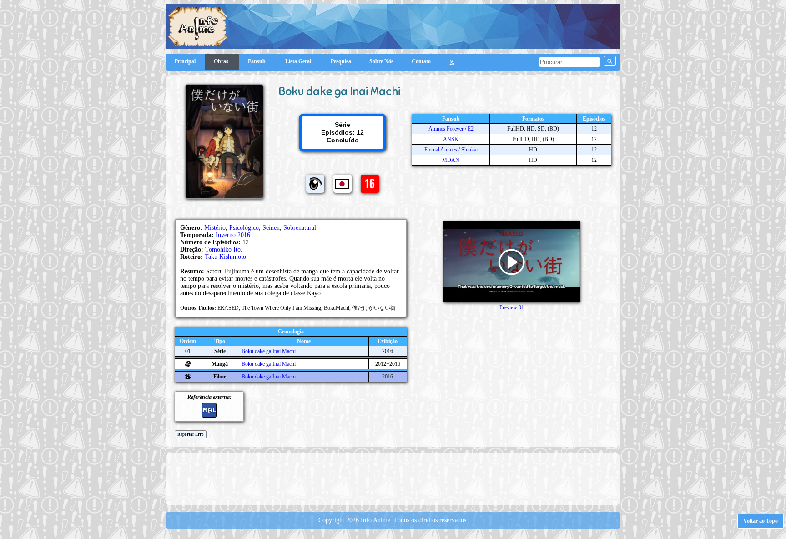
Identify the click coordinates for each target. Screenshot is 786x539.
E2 (471, 129)
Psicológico (244, 227)
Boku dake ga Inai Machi (269, 351)
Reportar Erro (190, 434)
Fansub (257, 61)
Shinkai (469, 149)
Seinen (271, 227)
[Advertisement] (393, 478)
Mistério (215, 227)
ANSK (450, 139)
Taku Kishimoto (225, 256)
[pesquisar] (610, 61)
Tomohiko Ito (223, 249)
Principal (185, 61)
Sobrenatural (299, 227)
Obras (222, 61)
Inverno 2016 (233, 235)
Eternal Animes (440, 149)
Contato (421, 61)
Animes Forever (446, 129)
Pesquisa (341, 61)
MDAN (450, 160)
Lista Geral (298, 61)
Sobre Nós (381, 61)
